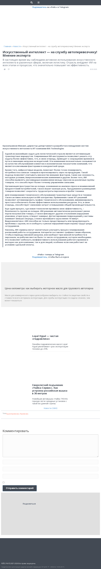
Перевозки (24, 414)
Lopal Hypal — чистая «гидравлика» (45, 337)
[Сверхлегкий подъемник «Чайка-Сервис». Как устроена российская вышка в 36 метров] (50, 368)
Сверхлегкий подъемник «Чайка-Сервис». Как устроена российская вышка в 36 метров (49, 389)
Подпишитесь (39, 7)
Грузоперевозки (12, 414)
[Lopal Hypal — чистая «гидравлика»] (50, 321)
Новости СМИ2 (50, 408)
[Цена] (24, 275)
